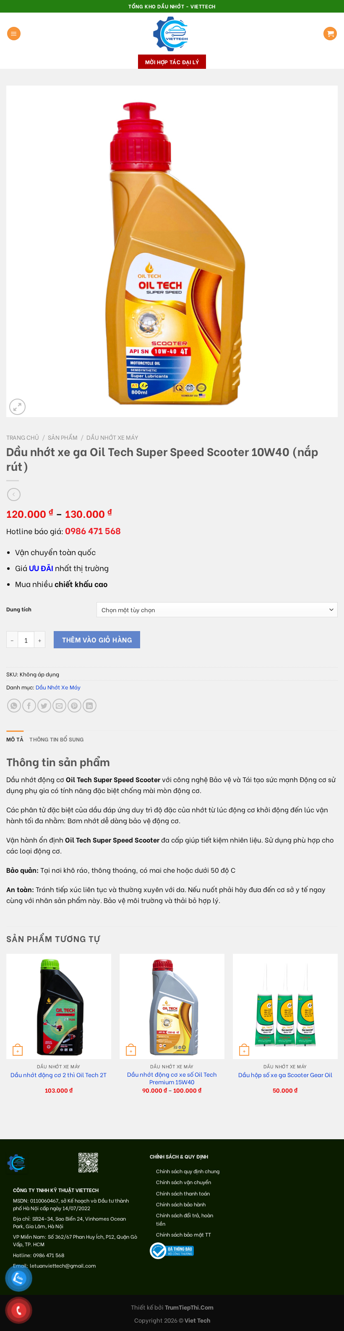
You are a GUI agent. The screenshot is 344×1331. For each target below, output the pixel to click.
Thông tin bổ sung (56, 739)
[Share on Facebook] (29, 705)
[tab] (14, 739)
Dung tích (18, 609)
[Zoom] (17, 407)
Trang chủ (22, 437)
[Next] (337, 1031)
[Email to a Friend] (59, 705)
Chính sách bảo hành (181, 1204)
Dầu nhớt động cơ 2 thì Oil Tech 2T (58, 1075)
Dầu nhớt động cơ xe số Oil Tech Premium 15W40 (172, 1078)
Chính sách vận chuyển (183, 1181)
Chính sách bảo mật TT (183, 1234)
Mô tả (14, 739)
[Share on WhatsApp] (14, 705)
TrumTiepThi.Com (189, 1306)
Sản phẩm (63, 437)
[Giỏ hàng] (330, 34)
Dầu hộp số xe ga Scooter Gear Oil (285, 1075)
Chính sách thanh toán (183, 1193)
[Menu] (14, 34)
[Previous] (6, 1031)
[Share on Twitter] (44, 705)
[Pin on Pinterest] (74, 705)
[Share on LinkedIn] (89, 705)
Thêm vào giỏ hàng (97, 639)
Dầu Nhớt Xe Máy (112, 437)
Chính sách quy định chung (187, 1170)
